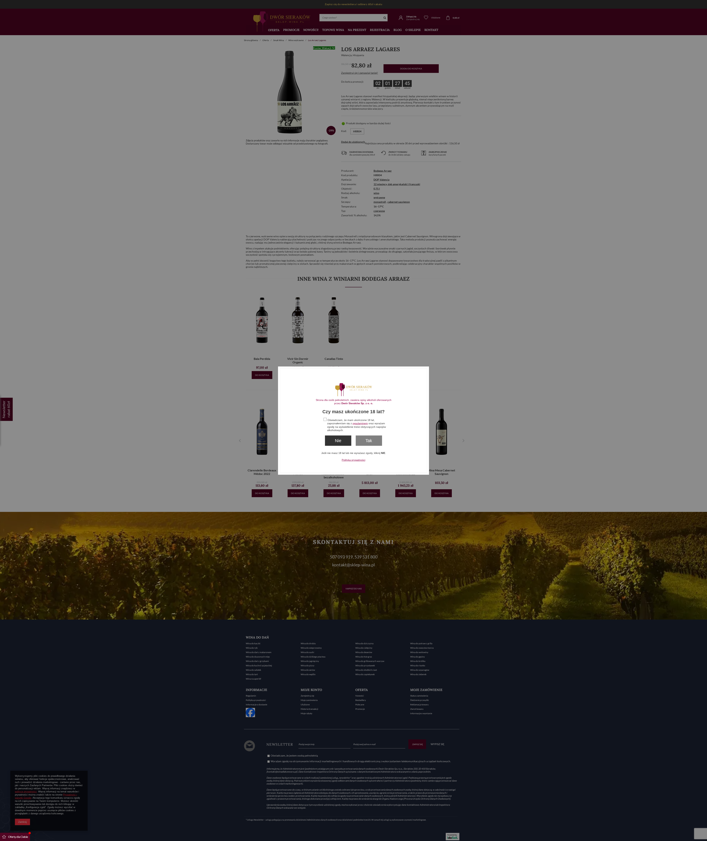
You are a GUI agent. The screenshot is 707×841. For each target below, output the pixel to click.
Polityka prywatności (353, 459)
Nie (338, 440)
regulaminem (360, 423)
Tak (368, 440)
